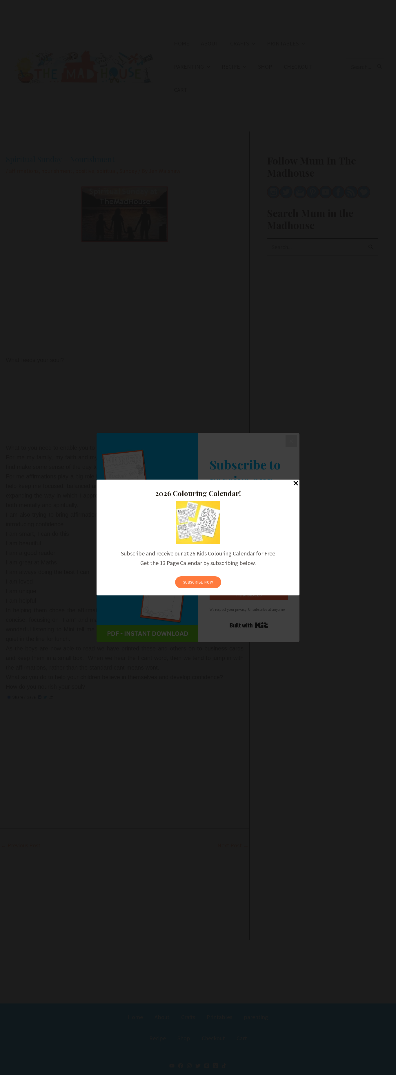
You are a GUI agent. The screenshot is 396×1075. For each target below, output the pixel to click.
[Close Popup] (295, 483)
